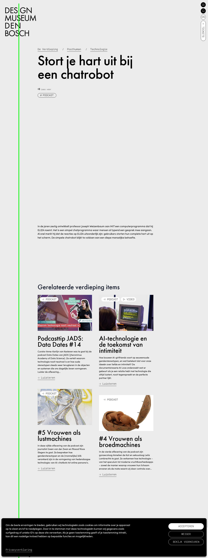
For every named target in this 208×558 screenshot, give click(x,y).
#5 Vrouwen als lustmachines (59, 435)
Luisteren (48, 377)
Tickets (203, 31)
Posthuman (74, 49)
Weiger (186, 534)
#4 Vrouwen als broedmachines (120, 441)
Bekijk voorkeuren (186, 541)
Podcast (48, 95)
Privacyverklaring (19, 549)
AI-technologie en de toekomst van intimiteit (123, 344)
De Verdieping (48, 49)
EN (203, 17)
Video (130, 299)
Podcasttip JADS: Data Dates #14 (60, 341)
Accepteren (186, 526)
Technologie (98, 49)
